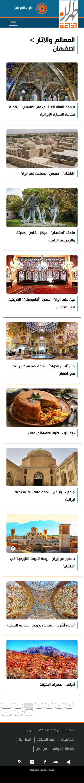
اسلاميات (67, 739)
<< (6, 712)
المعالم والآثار (56, 40)
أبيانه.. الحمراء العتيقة (57, 684)
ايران (30, 730)
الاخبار (69, 730)
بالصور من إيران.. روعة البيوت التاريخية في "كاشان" (42, 563)
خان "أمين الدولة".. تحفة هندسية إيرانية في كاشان (44, 370)
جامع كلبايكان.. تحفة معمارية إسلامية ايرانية (45, 496)
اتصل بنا (25, 739)
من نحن (41, 749)
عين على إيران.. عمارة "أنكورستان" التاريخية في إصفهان (41, 303)
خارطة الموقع (63, 749)
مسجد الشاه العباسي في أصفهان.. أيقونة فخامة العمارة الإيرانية (42, 111)
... (29, 712)
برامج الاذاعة (49, 730)
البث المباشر (46, 739)
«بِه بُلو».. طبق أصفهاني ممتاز (51, 433)
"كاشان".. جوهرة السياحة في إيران (48, 173)
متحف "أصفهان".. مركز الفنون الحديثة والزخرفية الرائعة (45, 237)
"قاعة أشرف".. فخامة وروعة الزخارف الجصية (41, 625)
